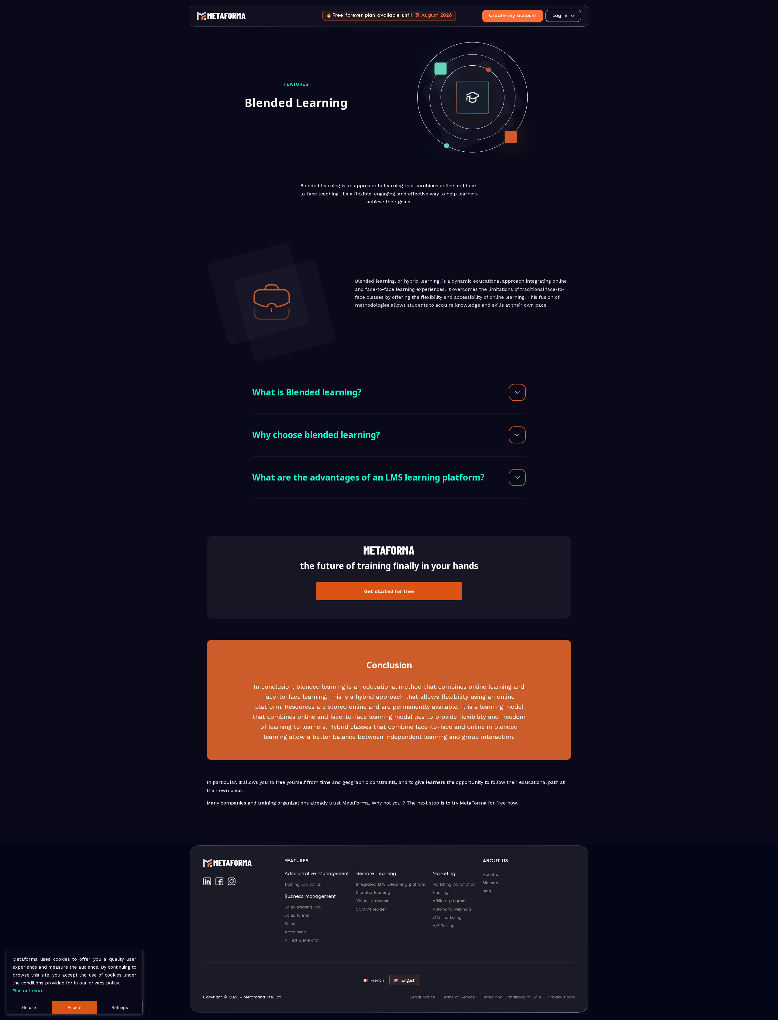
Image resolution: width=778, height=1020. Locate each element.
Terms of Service (458, 997)
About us (491, 874)
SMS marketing (447, 917)
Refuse (29, 1007)
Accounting (295, 932)
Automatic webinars (451, 909)
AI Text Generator (301, 940)
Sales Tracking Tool (302, 907)
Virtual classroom (372, 901)
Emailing (440, 892)
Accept (74, 1007)
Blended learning (373, 892)
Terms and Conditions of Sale (511, 997)
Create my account (512, 15)
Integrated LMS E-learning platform (390, 884)
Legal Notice (422, 997)
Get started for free (389, 591)
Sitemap (490, 882)
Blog (487, 891)
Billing (290, 924)
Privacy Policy (561, 997)
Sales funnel (296, 915)
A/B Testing (443, 926)
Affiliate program (448, 901)
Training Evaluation (303, 884)
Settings (120, 1007)
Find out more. (28, 991)
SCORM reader (371, 909)
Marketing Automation (453, 884)
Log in (560, 15)
